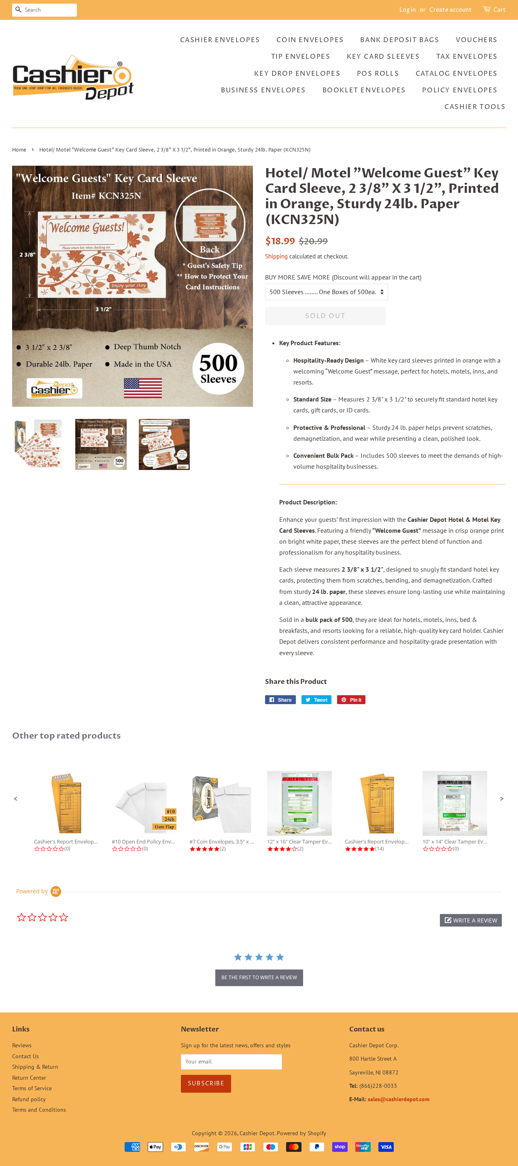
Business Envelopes (263, 90)
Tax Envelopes (467, 56)
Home (19, 150)
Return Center (29, 1077)
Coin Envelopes (310, 40)
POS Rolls (378, 73)
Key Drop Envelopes (297, 73)
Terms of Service (32, 1088)
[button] (15, 799)
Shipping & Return (35, 1066)
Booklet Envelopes (364, 90)
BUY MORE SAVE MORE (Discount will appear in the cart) (343, 277)
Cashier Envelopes (220, 40)
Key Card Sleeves (383, 56)
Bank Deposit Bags (399, 40)
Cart (499, 10)
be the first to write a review (259, 977)
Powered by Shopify (301, 1133)
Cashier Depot (257, 1133)
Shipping (276, 256)
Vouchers (477, 40)
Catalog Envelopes (457, 73)
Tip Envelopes (301, 56)
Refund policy (29, 1099)
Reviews (22, 1045)
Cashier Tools (475, 107)
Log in (407, 10)
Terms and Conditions (39, 1109)
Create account (450, 10)
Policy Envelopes (460, 90)
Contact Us (25, 1056)
